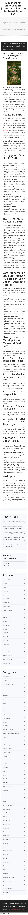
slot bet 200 (6, 824)
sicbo (4, 797)
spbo (4, 885)
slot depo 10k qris (9, 46)
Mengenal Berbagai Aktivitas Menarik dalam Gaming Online (13, 533)
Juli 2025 (5, 629)
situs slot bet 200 (8, 813)
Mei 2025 (5, 636)
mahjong (5, 737)
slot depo (5, 130)
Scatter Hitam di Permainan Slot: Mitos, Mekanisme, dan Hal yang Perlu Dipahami (13, 539)
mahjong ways (7, 744)
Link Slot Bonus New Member (11, 733)
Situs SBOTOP (7, 809)
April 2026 (5, 595)
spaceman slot (7, 881)
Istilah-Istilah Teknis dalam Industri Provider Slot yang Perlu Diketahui (12, 527)
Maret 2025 (6, 644)
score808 (5, 790)
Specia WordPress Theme (17, 909)
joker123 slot (6, 718)
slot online (5, 854)
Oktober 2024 (7, 663)
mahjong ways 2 (7, 748)
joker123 (5, 714)
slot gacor (5, 843)
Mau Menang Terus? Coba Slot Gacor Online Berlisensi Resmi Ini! (12, 8)
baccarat (5, 680)
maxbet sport (6, 760)
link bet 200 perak (8, 729)
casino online (6, 692)
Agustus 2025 (6, 625)
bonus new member (8, 684)
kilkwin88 (5, 726)
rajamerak (5, 767)
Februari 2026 (7, 602)
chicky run (5, 695)
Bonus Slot (6, 688)
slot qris (11, 49)
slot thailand (6, 866)
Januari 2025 (6, 651)
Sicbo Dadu (6, 801)
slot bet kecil (6, 828)
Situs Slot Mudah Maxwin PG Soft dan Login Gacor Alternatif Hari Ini (13, 55)
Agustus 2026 (6, 580)
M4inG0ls (6, 43)
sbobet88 (5, 782)
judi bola (5, 722)
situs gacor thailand (8, 805)
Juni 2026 (5, 587)
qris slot (23, 43)
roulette (5, 771)
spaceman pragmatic (8, 877)
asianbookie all (7, 676)
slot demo (5, 832)
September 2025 (7, 621)
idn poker (5, 710)
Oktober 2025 (7, 617)
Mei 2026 (5, 591)
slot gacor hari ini (7, 850)
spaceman (5, 873)
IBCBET (5, 707)
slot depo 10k (6, 835)
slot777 (5, 869)
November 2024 (7, 659)
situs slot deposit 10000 (8, 45)
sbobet (5, 779)
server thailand (7, 794)
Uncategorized (14, 43)
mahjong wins (6, 752)
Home (13, 28)
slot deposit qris (13, 48)
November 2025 (7, 614)
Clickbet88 (5, 699)
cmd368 (5, 703)
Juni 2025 (5, 633)
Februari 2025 (7, 648)
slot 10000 (17, 45)
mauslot (5, 756)
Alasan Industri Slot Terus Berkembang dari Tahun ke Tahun (13, 545)
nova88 (5, 763)
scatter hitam (6, 786)
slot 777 (5, 816)
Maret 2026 (6, 599)
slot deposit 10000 (18, 46)
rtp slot (5, 775)
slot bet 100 (6, 820)
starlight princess (7, 888)
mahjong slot (6, 741)
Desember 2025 (7, 610)
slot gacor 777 (7, 847)
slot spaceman (7, 862)
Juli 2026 (5, 583)
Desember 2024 (7, 655)
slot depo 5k (6, 839)
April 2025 (5, 640)
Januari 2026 (6, 606)
